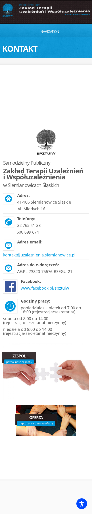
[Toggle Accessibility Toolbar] (82, 504)
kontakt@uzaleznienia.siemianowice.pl (39, 255)
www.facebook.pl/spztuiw (45, 288)
